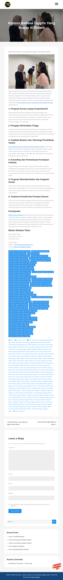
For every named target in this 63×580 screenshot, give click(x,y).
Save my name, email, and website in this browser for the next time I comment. (30, 505)
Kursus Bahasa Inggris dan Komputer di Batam (21, 269)
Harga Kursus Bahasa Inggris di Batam (19, 256)
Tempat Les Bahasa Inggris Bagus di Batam (20, 322)
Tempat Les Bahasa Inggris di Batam (18, 324)
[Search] (54, 522)
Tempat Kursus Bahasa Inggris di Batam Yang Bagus (23, 317)
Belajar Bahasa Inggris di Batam (40, 251)
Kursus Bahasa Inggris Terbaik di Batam (41, 285)
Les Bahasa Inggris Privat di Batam (18, 306)
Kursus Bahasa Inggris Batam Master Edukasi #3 (22, 265)
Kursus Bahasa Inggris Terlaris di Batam (19, 290)
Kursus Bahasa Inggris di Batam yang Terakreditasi (22, 276)
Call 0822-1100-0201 (33, 253)
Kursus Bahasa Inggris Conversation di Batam (21, 267)
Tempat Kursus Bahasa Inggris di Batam (19, 315)
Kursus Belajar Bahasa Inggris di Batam (19, 297)
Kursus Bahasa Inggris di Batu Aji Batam (19, 278)
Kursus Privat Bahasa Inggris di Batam (42, 297)
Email (10, 483)
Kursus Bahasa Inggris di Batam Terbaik (19, 274)
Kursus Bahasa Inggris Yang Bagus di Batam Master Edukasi (35, 102)
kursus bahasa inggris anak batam (43, 360)
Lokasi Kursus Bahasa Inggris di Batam (20, 543)
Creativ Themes (35, 577)
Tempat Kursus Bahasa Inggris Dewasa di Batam (22, 313)
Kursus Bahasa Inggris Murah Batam (41, 281)
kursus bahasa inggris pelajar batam (21, 376)
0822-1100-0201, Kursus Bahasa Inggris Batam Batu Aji (26, 342)
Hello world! (28, 563)
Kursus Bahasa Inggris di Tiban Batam (42, 278)
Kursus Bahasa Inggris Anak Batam (18, 258)
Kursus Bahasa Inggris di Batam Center (42, 272)
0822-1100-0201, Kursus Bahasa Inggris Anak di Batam (17, 423)
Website (10, 493)
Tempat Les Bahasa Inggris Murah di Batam (20, 331)
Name (10, 474)
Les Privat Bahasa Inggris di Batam (18, 308)
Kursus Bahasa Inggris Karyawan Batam (19, 281)
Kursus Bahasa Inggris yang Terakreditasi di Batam (22, 295)
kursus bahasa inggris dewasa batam (28, 367)
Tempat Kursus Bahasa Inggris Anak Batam (38, 395)
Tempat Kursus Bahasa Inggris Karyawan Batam (31, 402)
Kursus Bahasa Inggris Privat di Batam (41, 283)
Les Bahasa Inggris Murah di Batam (38, 304)
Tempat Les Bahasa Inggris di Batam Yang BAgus (22, 327)
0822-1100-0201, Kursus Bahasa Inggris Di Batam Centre (34, 347)
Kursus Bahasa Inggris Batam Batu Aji (19, 260)
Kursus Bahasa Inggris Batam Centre (40, 260)
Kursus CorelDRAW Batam (16, 536)
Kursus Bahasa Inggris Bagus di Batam (40, 258)
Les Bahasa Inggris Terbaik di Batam (39, 306)
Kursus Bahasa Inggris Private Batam (19, 285)
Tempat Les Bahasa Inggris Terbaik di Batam (20, 333)
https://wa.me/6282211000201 (22, 247)
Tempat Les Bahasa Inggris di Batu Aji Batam (20, 329)
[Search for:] (31, 521)
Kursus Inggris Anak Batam (16, 546)
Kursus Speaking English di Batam (19, 549)
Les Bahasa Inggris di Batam (40, 301)
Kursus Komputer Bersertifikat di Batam (20, 540)
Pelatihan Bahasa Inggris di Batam (38, 308)
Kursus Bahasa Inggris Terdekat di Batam (20, 288)
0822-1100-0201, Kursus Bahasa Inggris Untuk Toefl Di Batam (28, 354)
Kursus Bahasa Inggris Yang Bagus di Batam (20, 292)
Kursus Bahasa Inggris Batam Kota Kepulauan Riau (22, 262)
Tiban (11, 340)
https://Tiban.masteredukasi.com (23, 244)
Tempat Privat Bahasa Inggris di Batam (19, 336)
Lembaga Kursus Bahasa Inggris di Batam (20, 301)
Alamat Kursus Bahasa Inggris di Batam (19, 251)
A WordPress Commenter (15, 563)
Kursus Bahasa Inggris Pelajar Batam (19, 283)
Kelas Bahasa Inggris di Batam (39, 256)
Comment (11, 447)
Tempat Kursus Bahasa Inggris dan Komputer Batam (23, 311)
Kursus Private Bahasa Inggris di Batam (19, 299)
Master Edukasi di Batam (15, 215)
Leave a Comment (20, 411)
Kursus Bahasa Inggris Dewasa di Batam (19, 272)
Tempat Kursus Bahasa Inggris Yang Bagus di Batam (23, 320)
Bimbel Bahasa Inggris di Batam (17, 253)
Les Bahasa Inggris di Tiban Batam (18, 304)
